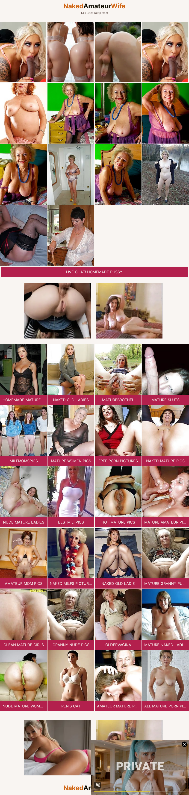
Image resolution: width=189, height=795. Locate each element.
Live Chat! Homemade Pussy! (94, 272)
